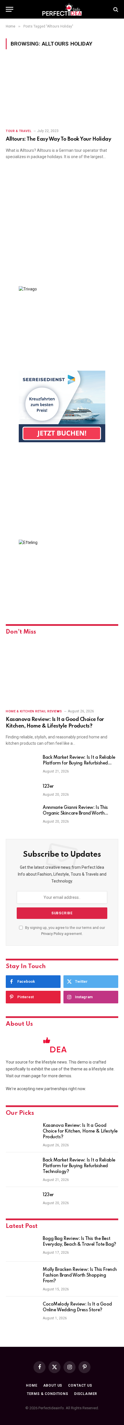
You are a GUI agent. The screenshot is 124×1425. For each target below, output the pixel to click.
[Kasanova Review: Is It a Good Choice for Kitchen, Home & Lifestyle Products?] (62, 672)
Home (31, 1385)
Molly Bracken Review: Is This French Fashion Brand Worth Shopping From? (80, 1275)
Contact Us (80, 1385)
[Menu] (9, 9)
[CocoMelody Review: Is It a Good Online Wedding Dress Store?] (21, 1312)
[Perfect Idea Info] (62, 9)
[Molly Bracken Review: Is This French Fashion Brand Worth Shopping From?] (21, 1277)
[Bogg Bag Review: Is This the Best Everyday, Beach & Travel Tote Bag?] (21, 1246)
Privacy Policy (52, 933)
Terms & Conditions (47, 1394)
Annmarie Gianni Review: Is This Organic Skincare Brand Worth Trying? (75, 813)
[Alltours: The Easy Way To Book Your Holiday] (62, 92)
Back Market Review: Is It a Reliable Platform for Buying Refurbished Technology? (79, 763)
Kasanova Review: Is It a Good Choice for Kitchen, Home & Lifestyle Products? (80, 1131)
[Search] (115, 9)
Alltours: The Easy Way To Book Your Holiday (58, 139)
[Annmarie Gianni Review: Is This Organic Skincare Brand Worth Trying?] (21, 815)
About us (53, 1385)
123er (48, 786)
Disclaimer (85, 1394)
